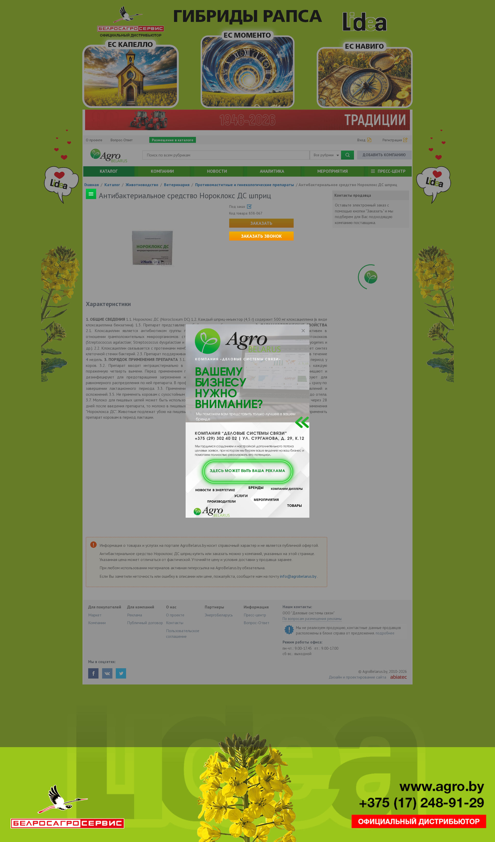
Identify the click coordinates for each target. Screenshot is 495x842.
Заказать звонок (261, 236)
